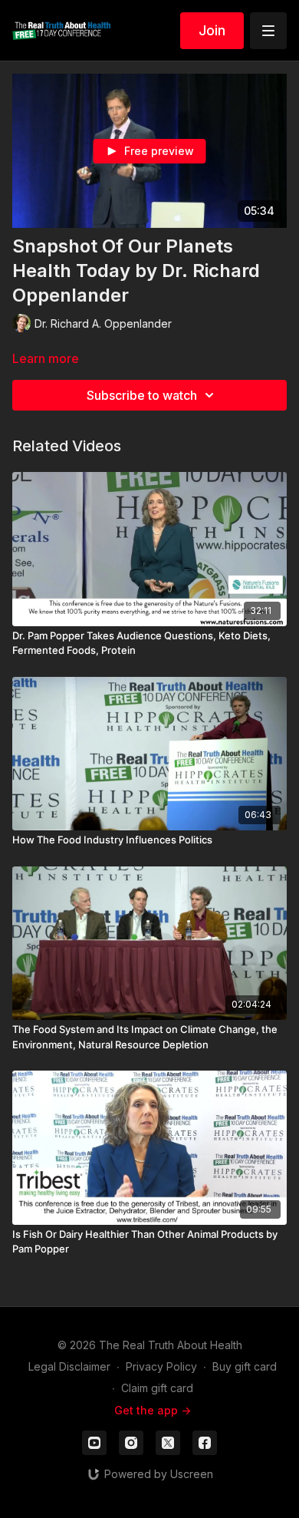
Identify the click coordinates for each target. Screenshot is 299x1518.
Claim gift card (157, 1387)
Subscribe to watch (142, 395)
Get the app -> (152, 1410)
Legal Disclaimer (69, 1366)
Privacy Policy (161, 1366)
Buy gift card (244, 1366)
